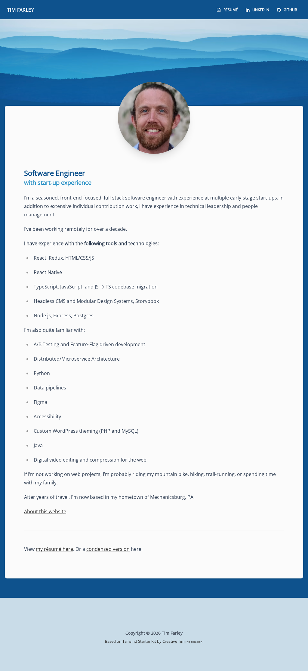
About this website (45, 511)
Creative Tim (174, 641)
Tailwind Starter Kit (139, 641)
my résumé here (54, 549)
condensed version (108, 549)
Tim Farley (20, 10)
